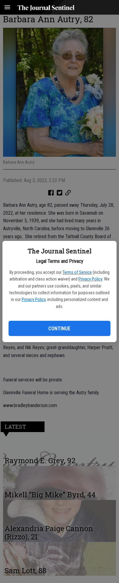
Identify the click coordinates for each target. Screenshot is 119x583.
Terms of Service (77, 272)
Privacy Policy (90, 279)
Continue (59, 328)
